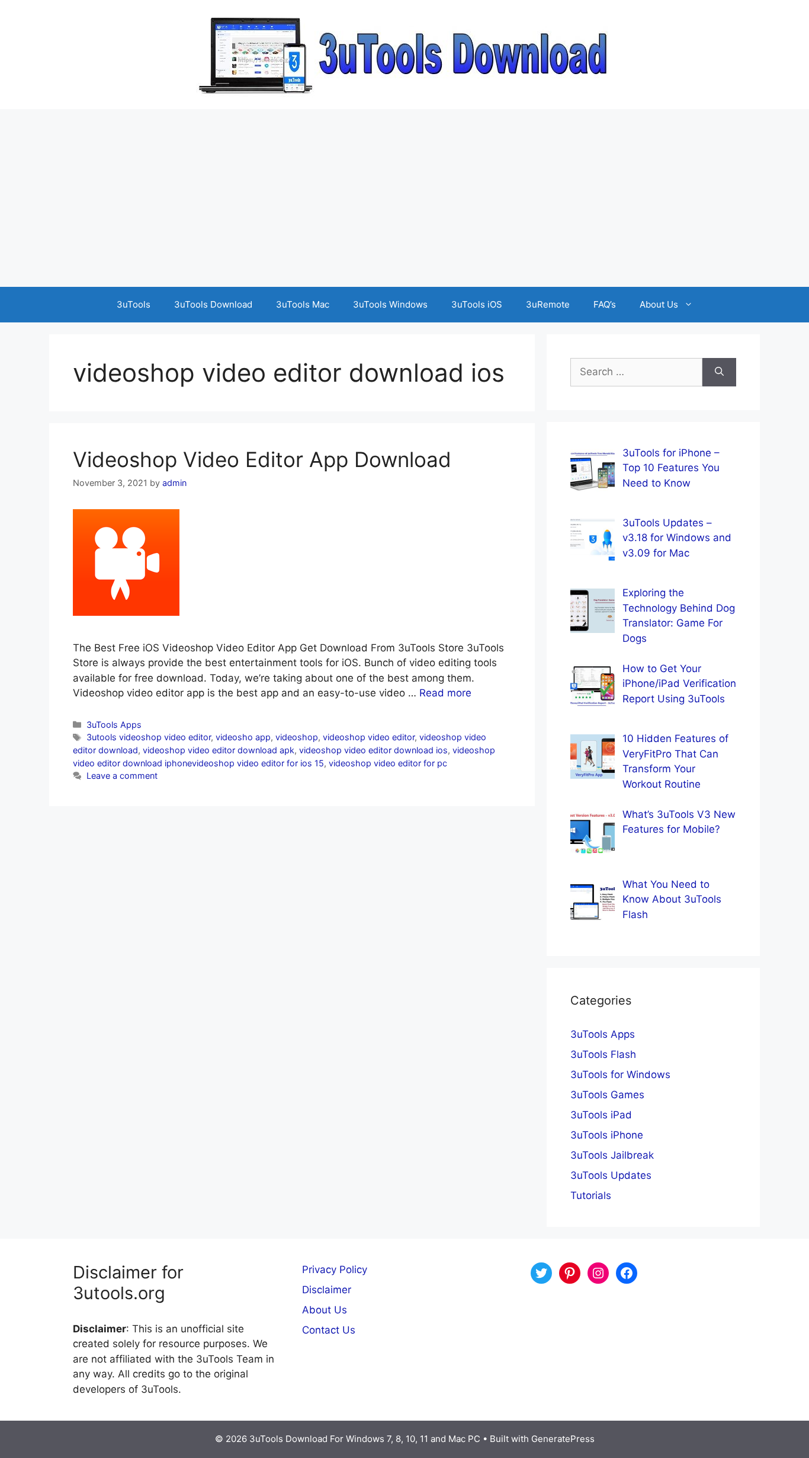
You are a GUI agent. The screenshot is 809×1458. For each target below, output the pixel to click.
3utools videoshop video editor (148, 737)
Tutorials (590, 1195)
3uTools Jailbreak (612, 1155)
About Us (659, 304)
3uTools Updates (610, 1175)
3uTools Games (607, 1095)
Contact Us (328, 1330)
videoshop (296, 737)
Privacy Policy (334, 1269)
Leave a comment (122, 775)
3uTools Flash (603, 1054)
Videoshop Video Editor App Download (262, 459)
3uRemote (548, 304)
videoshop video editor (369, 737)
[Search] (719, 372)
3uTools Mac (302, 304)
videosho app (243, 737)
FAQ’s (604, 304)
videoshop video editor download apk (218, 750)
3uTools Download (213, 304)
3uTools (133, 304)
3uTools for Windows (620, 1074)
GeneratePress (563, 1438)
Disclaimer (326, 1290)
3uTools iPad (601, 1115)
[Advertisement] (404, 198)
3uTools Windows (390, 304)
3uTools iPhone (606, 1135)
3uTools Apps (114, 725)
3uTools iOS (476, 304)
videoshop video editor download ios (373, 750)
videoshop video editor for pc (388, 763)
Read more (445, 693)
